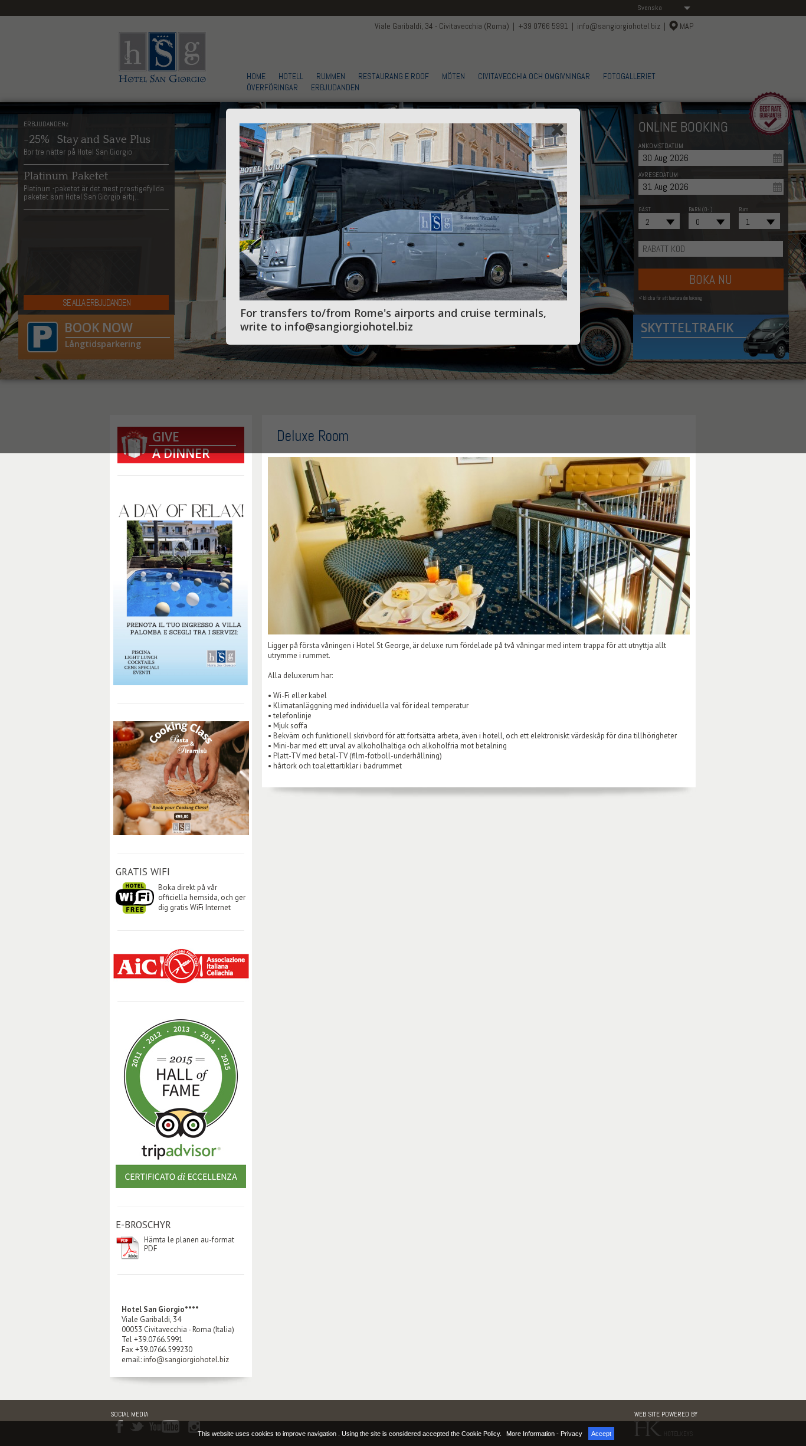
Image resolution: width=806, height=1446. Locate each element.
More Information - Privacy (544, 1433)
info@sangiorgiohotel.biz (186, 1360)
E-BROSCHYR (143, 1224)
